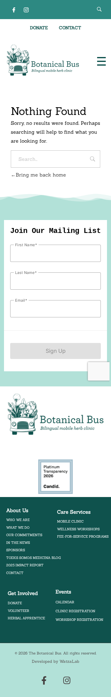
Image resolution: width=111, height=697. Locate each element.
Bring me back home (41, 175)
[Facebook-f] (43, 680)
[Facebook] (13, 9)
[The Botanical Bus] (43, 60)
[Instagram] (26, 9)
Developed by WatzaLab (55, 661)
